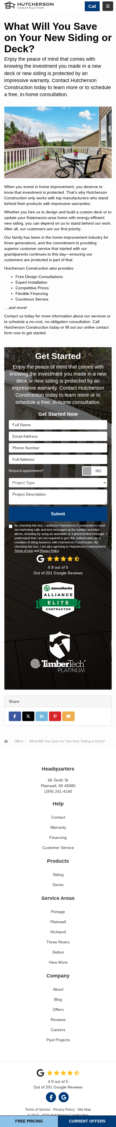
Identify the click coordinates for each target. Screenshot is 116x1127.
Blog (58, 999)
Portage (58, 911)
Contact (58, 817)
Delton (58, 952)
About (58, 989)
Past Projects (58, 1040)
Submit (58, 513)
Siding (58, 874)
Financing (58, 837)
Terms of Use (23, 550)
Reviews (58, 1019)
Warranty (58, 827)
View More (58, 962)
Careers (58, 1029)
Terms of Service (37, 1110)
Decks (58, 884)
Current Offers (87, 1121)
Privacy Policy (49, 550)
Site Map (84, 1110)
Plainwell (58, 922)
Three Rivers (58, 942)
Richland (58, 932)
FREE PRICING (29, 1121)
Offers (58, 1009)
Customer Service (58, 847)
